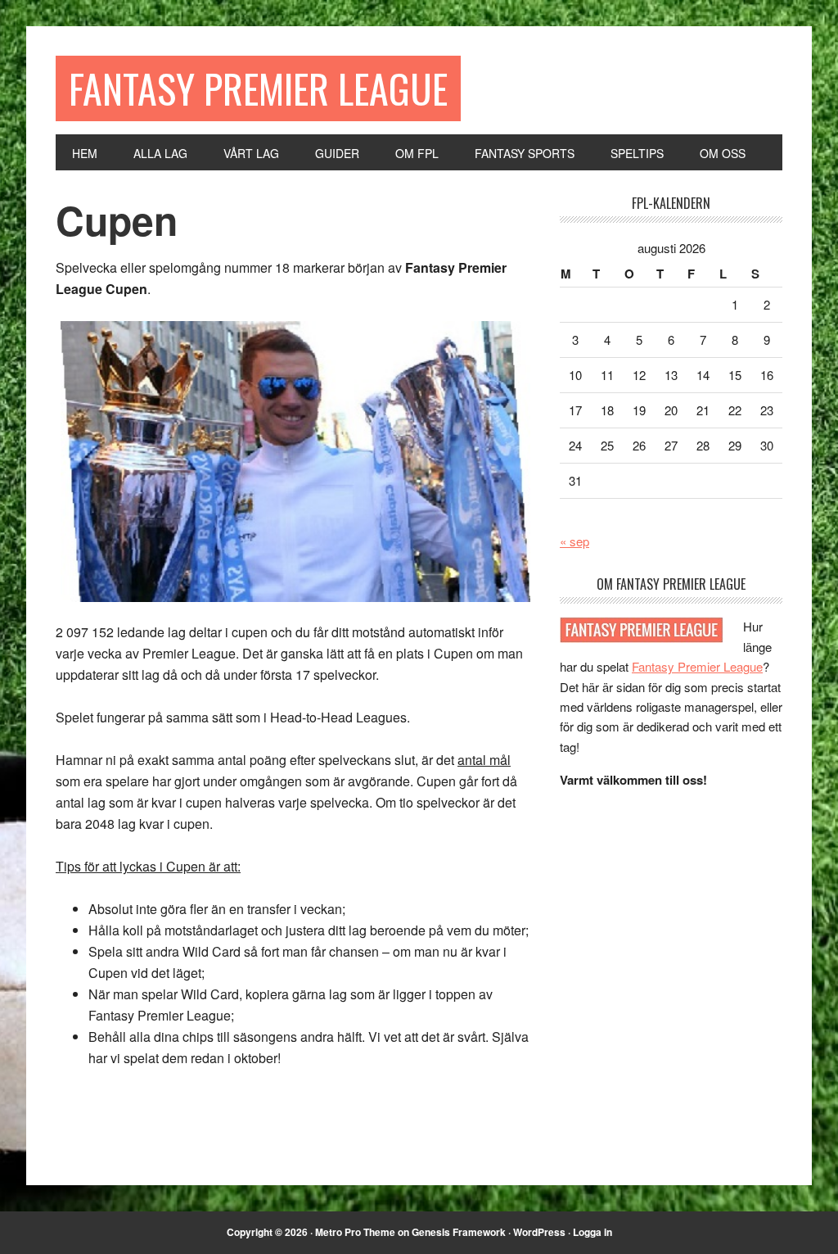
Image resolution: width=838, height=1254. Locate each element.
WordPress (539, 1232)
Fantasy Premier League (258, 88)
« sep (574, 541)
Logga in (592, 1232)
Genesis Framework (459, 1232)
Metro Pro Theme (355, 1232)
